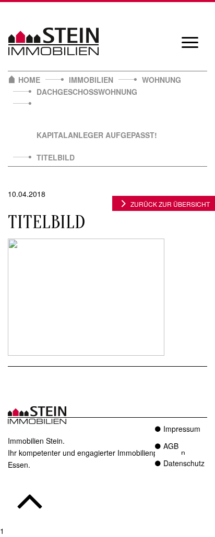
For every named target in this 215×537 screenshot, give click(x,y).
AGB (170, 446)
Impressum (181, 428)
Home (29, 79)
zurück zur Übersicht (170, 203)
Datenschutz (184, 463)
